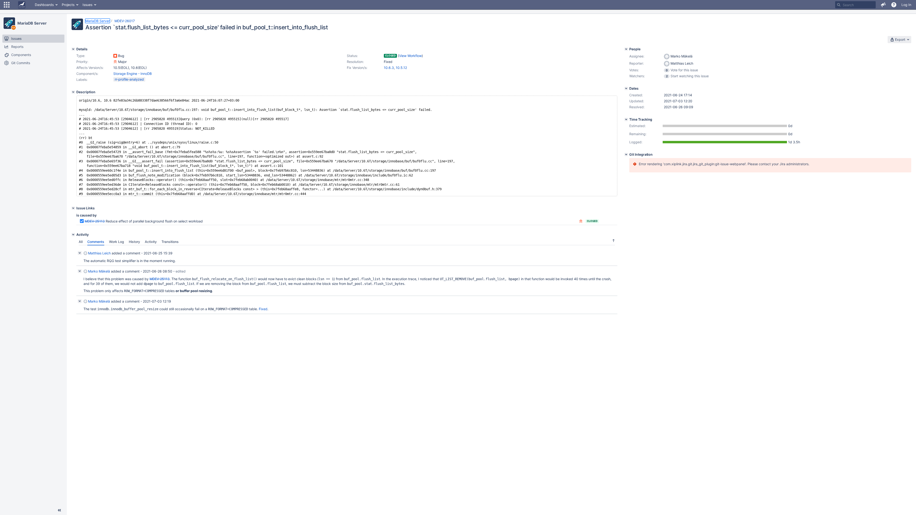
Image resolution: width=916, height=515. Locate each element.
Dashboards (44, 5)
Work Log (116, 242)
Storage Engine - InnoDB (132, 74)
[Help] (894, 5)
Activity (151, 242)
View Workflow (410, 56)
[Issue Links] (73, 208)
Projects (68, 5)
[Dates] (626, 88)
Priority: (82, 62)
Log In (906, 5)
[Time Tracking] (626, 119)
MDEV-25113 (95, 221)
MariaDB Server (32, 23)
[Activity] (73, 234)
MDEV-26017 (124, 21)
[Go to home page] (22, 5)
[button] (6, 5)
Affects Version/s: (90, 68)
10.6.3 (389, 68)
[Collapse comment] (80, 253)
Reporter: (636, 63)
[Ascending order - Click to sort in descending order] (613, 240)
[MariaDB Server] (9, 23)
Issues (87, 5)
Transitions (170, 242)
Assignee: (636, 56)
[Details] (73, 49)
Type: (80, 56)
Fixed (263, 309)
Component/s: (87, 74)
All (81, 242)
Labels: (82, 79)
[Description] (73, 92)
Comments (95, 242)
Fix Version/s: (357, 68)
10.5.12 (401, 68)
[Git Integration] (626, 154)
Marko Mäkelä (99, 271)
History (134, 242)
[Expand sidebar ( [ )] (59, 510)
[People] (626, 49)
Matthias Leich (99, 253)
